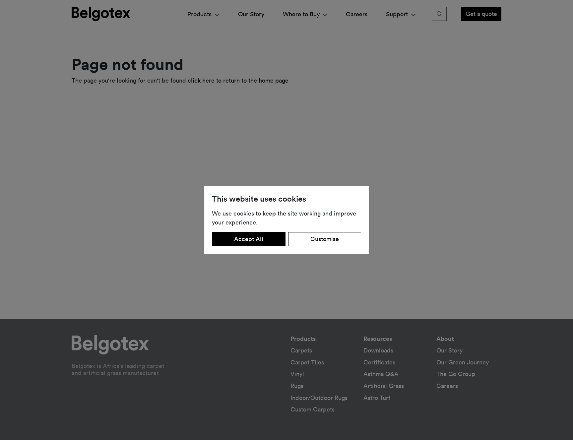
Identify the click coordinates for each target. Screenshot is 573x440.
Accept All (248, 239)
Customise (324, 239)
